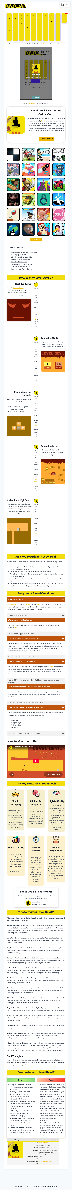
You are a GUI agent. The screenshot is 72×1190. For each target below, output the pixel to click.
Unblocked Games (9, 26)
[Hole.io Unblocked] (59, 199)
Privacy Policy (19, 1186)
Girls (45, 17)
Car (33, 17)
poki (16, 628)
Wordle (15, 18)
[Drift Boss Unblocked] (28, 199)
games (42, 896)
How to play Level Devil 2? (20, 255)
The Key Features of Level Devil (21, 264)
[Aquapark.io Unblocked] (28, 169)
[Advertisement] (14, 73)
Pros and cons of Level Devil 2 (21, 269)
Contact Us (36, 1186)
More (65, 17)
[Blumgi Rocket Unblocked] (43, 169)
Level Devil (12, 604)
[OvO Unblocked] (59, 154)
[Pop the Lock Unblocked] (43, 199)
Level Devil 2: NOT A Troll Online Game (24, 252)
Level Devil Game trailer (19, 262)
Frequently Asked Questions (20, 259)
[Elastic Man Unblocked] (28, 229)
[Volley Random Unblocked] (43, 154)
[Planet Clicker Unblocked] (13, 229)
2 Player (21, 21)
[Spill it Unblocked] (13, 214)
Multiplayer (51, 22)
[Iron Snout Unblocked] (43, 214)
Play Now (35, 81)
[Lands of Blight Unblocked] (28, 184)
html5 (38, 604)
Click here (45, 43)
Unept (43, 121)
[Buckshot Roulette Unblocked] (13, 199)
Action (39, 19)
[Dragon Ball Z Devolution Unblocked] (28, 214)
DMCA (43, 1186)
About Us (29, 1186)
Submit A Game (52, 1186)
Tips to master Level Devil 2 (20, 267)
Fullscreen (36, 97)
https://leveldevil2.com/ (45, 1161)
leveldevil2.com (18, 288)
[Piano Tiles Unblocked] (13, 154)
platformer (28, 604)
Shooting (27, 21)
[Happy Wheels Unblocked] (13, 169)
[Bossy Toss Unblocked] (43, 229)
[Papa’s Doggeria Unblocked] (13, 184)
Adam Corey (36, 902)
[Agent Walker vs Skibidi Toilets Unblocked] (59, 229)
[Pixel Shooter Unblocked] (59, 169)
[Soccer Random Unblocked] (28, 154)
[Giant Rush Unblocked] (43, 184)
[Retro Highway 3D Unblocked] (59, 184)
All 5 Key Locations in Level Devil (22, 257)
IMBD (51, 667)
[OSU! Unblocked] (59, 214)
